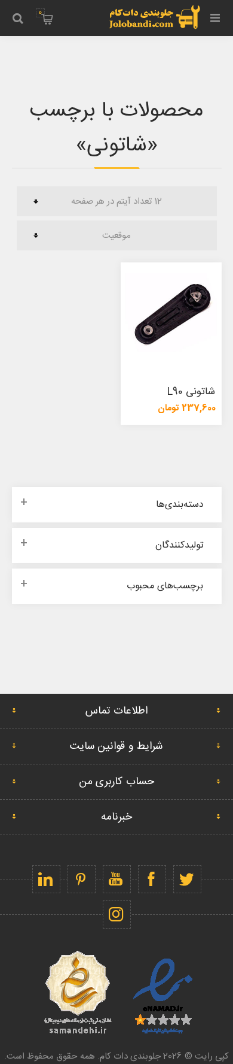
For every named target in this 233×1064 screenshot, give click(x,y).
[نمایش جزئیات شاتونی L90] (171, 312)
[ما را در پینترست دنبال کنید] (82, 879)
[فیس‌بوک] (152, 879)
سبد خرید (40, 12)
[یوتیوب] (117, 879)
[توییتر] (187, 879)
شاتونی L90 (191, 391)
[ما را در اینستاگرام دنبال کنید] (117, 914)
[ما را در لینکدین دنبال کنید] (46, 879)
